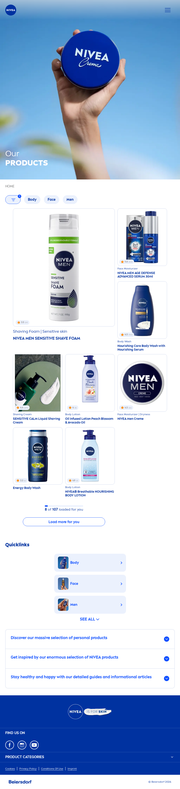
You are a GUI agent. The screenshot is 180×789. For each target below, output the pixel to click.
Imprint (72, 768)
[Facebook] (9, 745)
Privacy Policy (28, 768)
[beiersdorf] (20, 782)
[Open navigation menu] (168, 10)
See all (87, 619)
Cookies (10, 768)
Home (9, 186)
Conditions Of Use (52, 768)
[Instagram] (22, 745)
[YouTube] (34, 745)
